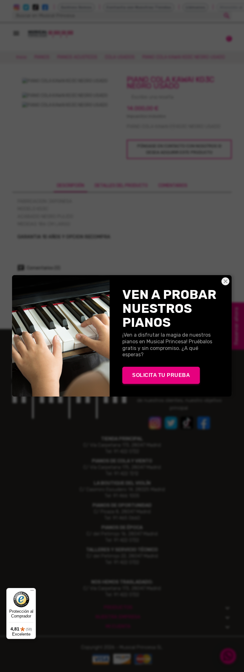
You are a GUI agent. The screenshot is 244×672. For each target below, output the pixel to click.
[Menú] (32, 592)
